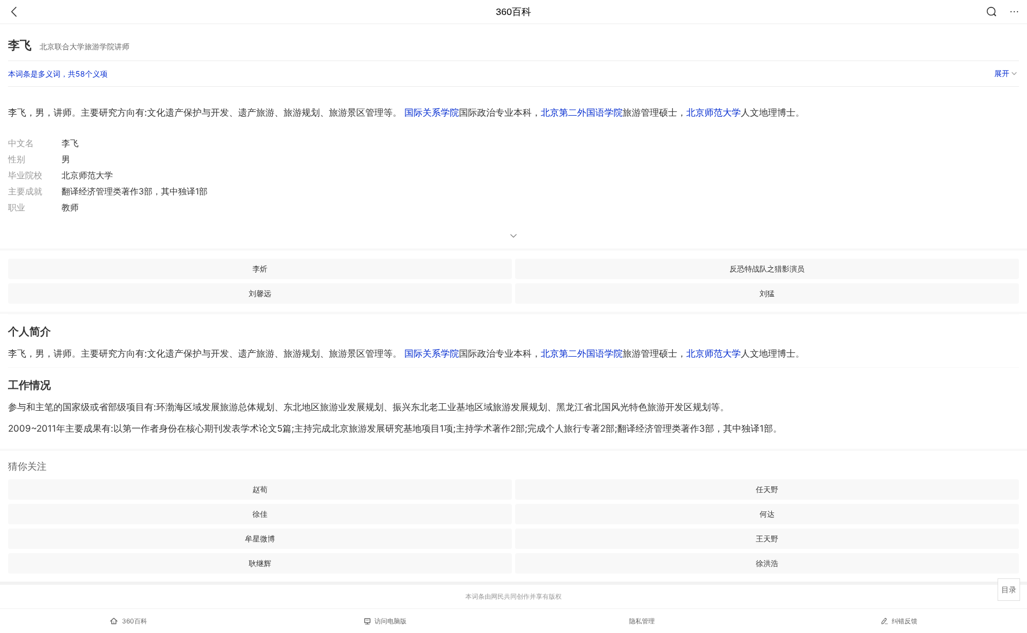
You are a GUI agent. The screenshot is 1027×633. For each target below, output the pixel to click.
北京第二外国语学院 (582, 112)
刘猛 (767, 293)
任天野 (767, 489)
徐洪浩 (767, 563)
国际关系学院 (431, 112)
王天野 (767, 538)
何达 (767, 513)
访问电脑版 (390, 621)
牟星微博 (260, 538)
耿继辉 (260, 563)
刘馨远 (260, 293)
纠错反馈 (904, 621)
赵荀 (259, 489)
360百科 (513, 11)
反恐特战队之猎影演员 (767, 268)
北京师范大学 (713, 112)
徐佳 (259, 513)
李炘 (259, 268)
